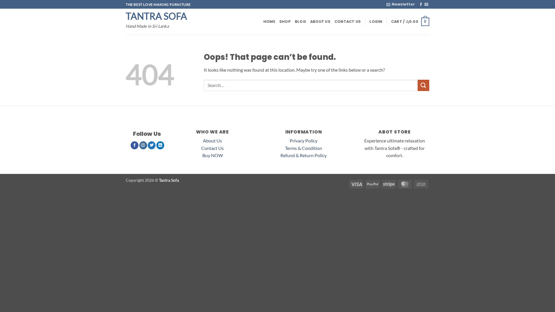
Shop (285, 21)
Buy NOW (212, 155)
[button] (400, 4)
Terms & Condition (303, 148)
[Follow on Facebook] (421, 5)
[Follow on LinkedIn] (160, 145)
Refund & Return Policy (303, 155)
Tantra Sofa (156, 16)
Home (269, 21)
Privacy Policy (303, 140)
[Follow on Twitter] (152, 145)
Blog (300, 21)
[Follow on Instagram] (143, 145)
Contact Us (347, 21)
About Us (320, 21)
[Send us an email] (426, 5)
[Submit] (423, 85)
